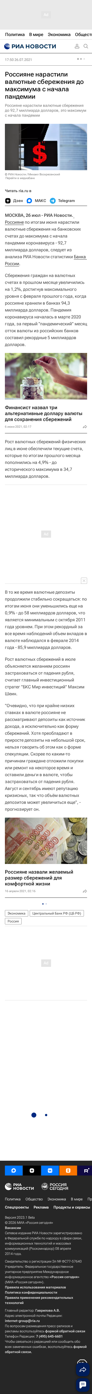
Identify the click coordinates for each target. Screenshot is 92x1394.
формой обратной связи (65, 1331)
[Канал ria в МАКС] (14, 1170)
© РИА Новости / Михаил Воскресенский (32, 174)
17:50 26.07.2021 (18, 60)
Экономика (17, 913)
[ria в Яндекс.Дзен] (32, 1170)
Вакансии (13, 1228)
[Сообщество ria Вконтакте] (50, 1170)
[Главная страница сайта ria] (29, 46)
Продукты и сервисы (71, 1207)
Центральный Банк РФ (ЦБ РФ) (56, 913)
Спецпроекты (17, 1207)
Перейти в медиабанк (20, 178)
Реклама (41, 1207)
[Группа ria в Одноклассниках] (68, 1170)
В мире (77, 1199)
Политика (13, 1199)
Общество (34, 1199)
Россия (13, 921)
